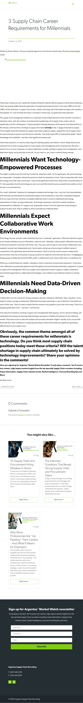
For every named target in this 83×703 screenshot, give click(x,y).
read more (23, 500)
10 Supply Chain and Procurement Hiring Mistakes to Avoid (22, 465)
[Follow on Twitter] (10, 682)
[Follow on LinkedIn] (14, 682)
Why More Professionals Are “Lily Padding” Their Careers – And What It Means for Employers (24, 540)
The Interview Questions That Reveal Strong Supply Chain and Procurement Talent (58, 468)
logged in (21, 415)
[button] (73, 5)
